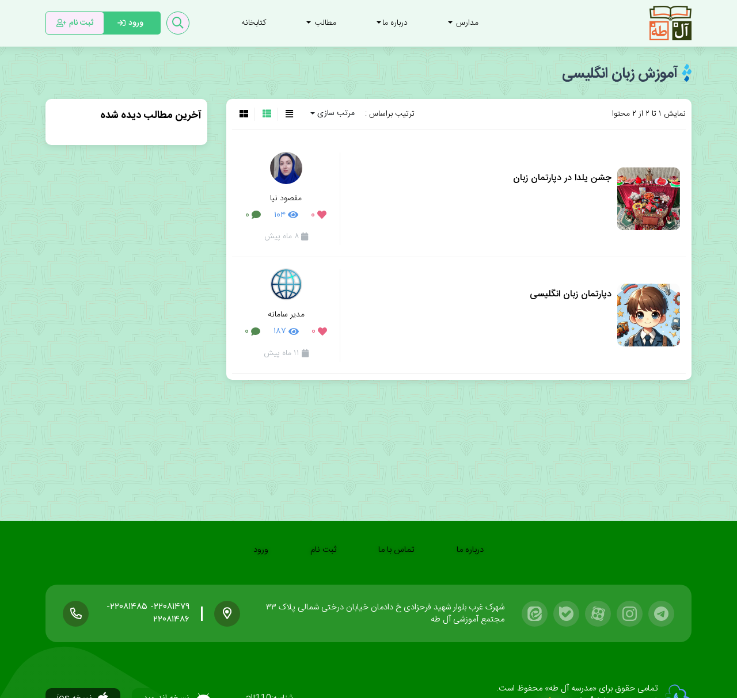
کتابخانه (253, 23)
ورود (260, 550)
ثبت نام (323, 550)
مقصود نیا (286, 198)
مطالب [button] (324, 23)
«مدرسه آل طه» (569, 688)
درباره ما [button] (395, 23)
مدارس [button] (466, 23)
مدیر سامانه (286, 315)
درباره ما (470, 550)
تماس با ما (396, 550)
